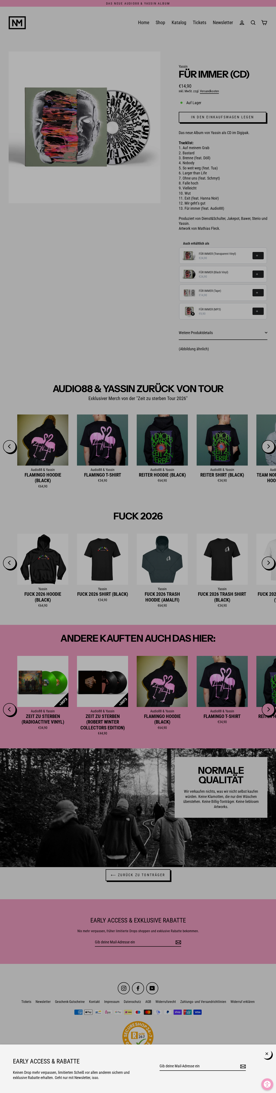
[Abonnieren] (242, 1066)
